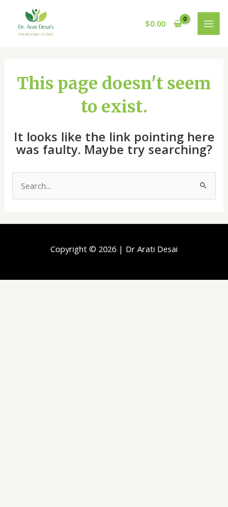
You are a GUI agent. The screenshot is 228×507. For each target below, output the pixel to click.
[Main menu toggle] (209, 23)
